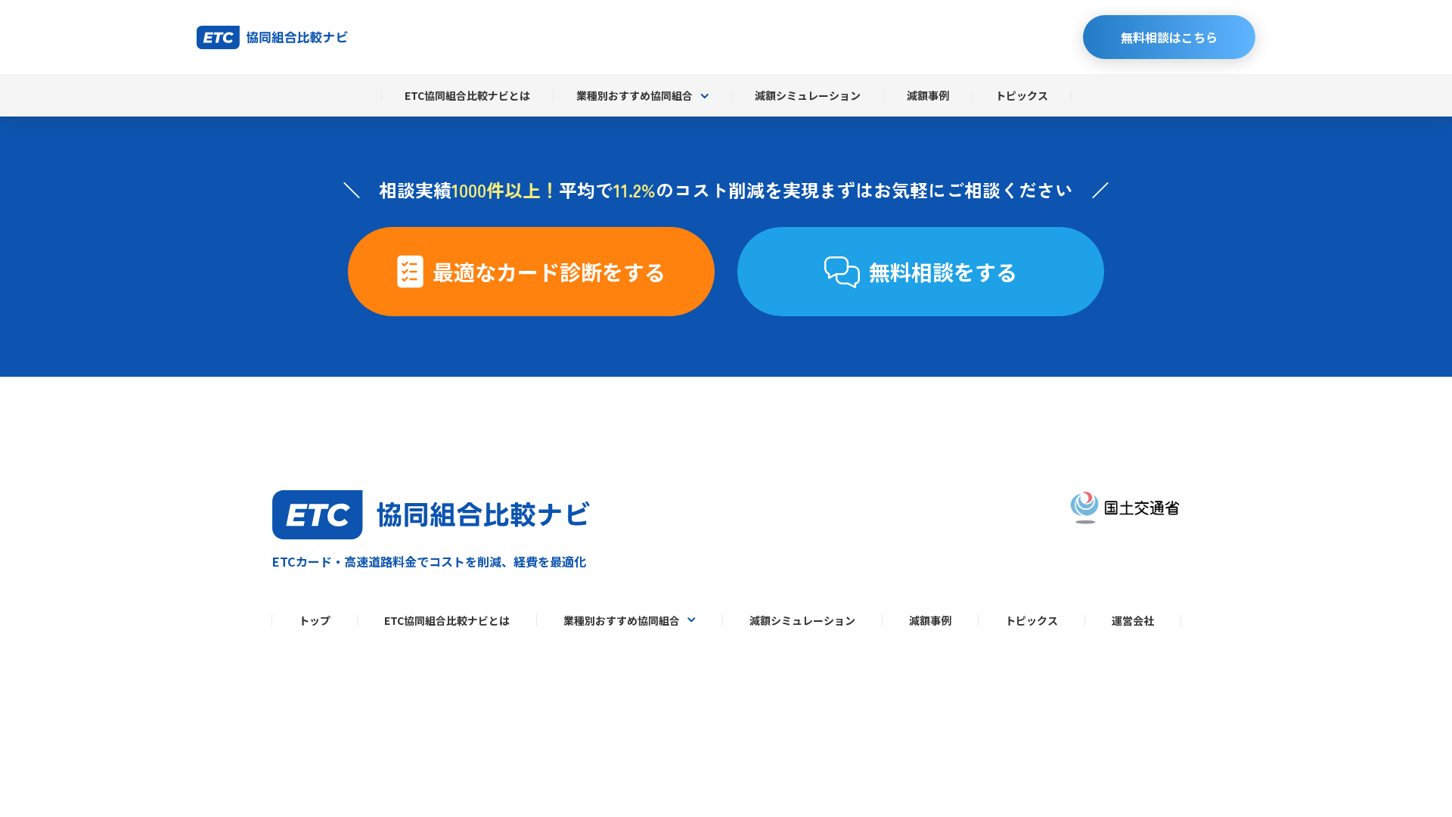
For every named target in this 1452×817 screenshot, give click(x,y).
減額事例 (928, 95)
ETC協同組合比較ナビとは (467, 95)
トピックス (1021, 95)
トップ (314, 620)
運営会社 (1133, 620)
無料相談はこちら (1169, 37)
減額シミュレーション (808, 95)
